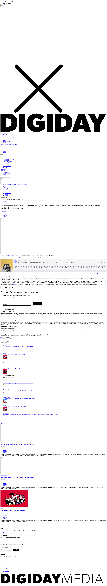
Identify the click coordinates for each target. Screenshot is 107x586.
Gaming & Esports (6, 164)
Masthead (5, 569)
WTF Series (5, 174)
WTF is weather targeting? (8, 361)
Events (12, 144)
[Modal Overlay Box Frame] (53, 298)
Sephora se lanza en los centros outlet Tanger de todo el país (14, 354)
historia (3, 257)
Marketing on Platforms (7, 161)
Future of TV (5, 189)
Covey (34, 278)
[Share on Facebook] (2, 337)
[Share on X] (3, 337)
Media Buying (6, 188)
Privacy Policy (6, 568)
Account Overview (6, 141)
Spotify (105, 273)
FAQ (4, 140)
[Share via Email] (5, 337)
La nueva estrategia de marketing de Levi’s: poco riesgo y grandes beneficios (18, 346)
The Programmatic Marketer (8, 160)
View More (2, 423)
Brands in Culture (6, 163)
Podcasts (9, 144)
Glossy (1, 202)
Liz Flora (4, 211)
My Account (2, 170)
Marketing (5, 187)
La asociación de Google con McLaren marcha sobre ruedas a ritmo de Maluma (18, 390)
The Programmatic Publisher (8, 159)
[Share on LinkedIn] (1, 337)
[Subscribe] (2, 133)
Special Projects (6, 172)
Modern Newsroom (7, 166)
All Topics (5, 167)
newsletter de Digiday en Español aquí (13, 255)
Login (6, 134)
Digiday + (5, 144)
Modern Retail (6, 413)
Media (4, 186)
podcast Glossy (17, 284)
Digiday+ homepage (7, 138)
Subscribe (2, 134)
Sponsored (5, 359)
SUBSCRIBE (3, 201)
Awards (15, 144)
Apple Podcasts (98, 273)
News (1, 144)
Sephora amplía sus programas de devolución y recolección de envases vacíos (18, 368)
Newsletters (5, 175)
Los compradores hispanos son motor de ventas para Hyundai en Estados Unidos (19, 398)
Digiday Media (6, 571)
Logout (4, 142)
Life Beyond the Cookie (7, 162)
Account (2, 539)
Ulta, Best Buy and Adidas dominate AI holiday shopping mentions (13, 184)
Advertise (5, 567)
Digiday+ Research (7, 173)
